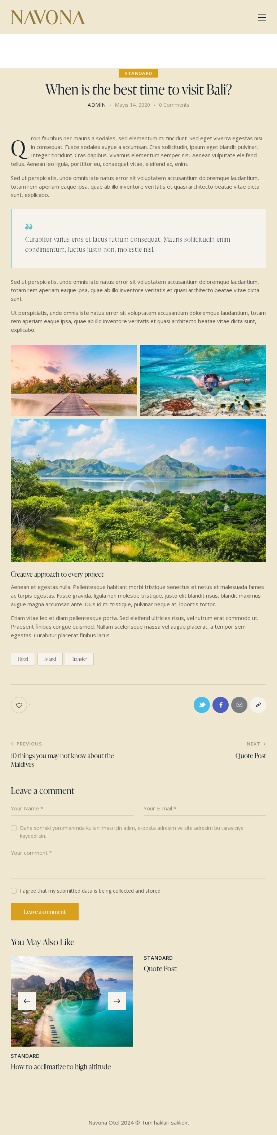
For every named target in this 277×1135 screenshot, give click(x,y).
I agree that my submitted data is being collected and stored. (91, 890)
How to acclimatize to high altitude (61, 1066)
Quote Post (160, 968)
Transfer (79, 659)
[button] (27, 1001)
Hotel (23, 659)
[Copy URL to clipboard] (258, 705)
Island (50, 659)
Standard (138, 73)
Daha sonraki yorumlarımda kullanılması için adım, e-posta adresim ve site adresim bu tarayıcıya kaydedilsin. (131, 831)
